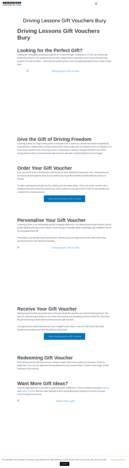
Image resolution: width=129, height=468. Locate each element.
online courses (28, 391)
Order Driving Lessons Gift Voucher (64, 198)
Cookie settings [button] (117, 459)
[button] (96, 3)
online (30, 365)
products (104, 387)
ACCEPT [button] (64, 464)
